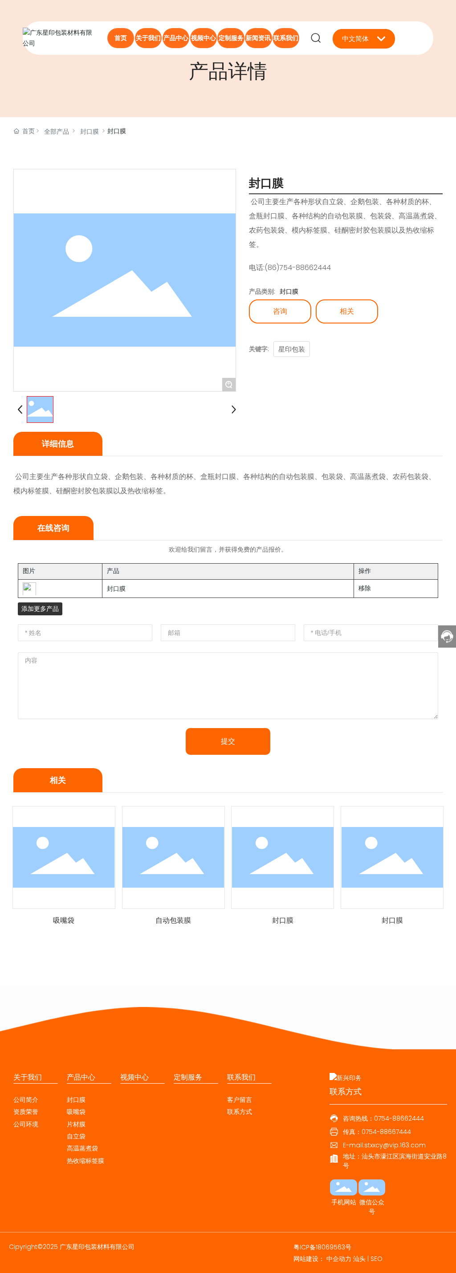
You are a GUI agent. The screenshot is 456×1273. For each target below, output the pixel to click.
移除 (364, 588)
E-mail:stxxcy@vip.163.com (384, 1145)
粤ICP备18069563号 (322, 1247)
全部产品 (56, 131)
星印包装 (291, 349)
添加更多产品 (40, 608)
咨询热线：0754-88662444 (383, 1118)
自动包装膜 (173, 920)
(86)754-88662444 (298, 267)
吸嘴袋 (63, 920)
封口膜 (89, 131)
